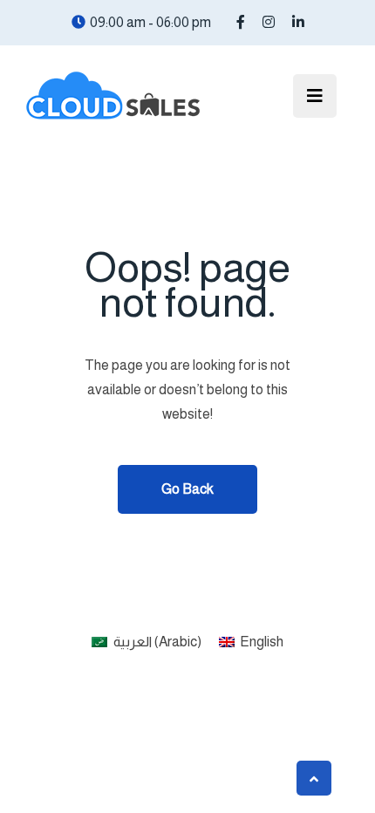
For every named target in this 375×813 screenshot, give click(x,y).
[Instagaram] (268, 22)
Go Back (187, 489)
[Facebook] (240, 22)
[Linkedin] (298, 22)
